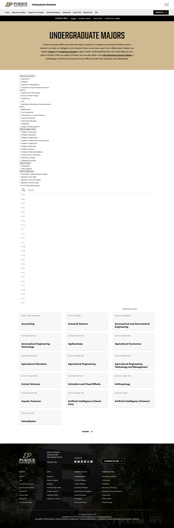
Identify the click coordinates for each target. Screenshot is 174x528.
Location (25, 163)
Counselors (78, 499)
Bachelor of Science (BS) (30, 182)
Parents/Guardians (80, 495)
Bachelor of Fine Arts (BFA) (31, 180)
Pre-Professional (27, 112)
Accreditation (101, 519)
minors (51, 51)
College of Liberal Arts (29, 143)
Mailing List (22, 499)
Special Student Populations (83, 491)
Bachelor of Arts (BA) (28, 177)
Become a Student (19, 12)
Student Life (87, 12)
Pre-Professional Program (30, 185)
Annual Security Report (109, 476)
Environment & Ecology (29, 95)
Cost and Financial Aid (26, 484)
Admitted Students (53, 12)
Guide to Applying (52, 480)
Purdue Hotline (106, 499)
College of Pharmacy (28, 146)
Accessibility (39, 519)
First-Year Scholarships (26, 487)
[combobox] (87, 190)
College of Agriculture (29, 132)
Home (7, 12)
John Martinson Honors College (117, 55)
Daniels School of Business (31, 155)
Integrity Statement (62, 519)
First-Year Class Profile (54, 487)
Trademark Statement (105, 517)
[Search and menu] (166, 4)
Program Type (26, 171)
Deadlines (50, 484)
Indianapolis (25, 166)
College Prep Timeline (53, 499)
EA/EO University (49, 519)
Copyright (65, 517)
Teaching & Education (29, 121)
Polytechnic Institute (28, 160)
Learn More (40, 321)
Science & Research (28, 118)
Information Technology (109, 487)
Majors (73, 18)
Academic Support (85, 18)
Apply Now (50, 476)
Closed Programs (52, 491)
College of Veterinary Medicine (32, 152)
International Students (81, 487)
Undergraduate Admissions (44, 4)
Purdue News (106, 495)
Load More (85, 432)
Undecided (25, 123)
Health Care (25, 98)
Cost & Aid (77, 12)
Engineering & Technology (30, 93)
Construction (106, 480)
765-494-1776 (52, 462)
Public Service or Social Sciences (33, 115)
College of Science (27, 149)
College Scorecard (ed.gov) (88, 519)
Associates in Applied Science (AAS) (34, 174)
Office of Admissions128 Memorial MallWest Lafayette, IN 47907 (54, 454)
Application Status (52, 495)
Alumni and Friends (80, 502)
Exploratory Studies (28, 157)
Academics (67, 12)
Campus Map (23, 495)
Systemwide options (112, 461)
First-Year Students (80, 480)
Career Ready (97, 18)
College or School (27, 129)
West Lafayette (26, 169)
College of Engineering (29, 137)
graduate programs (68, 51)
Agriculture (25, 79)
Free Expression (74, 519)
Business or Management (30, 84)
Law (22, 101)
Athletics (24, 82)
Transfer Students (79, 484)
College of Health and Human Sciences (35, 140)
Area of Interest (27, 76)
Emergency (105, 484)
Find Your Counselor (25, 502)
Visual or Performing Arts (30, 126)
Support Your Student (36, 12)
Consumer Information (114, 519)
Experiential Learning (112, 18)
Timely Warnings (107, 502)
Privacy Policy (127, 519)
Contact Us (159, 12)
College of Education (28, 135)
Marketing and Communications (112, 491)
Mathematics (26, 109)
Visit (96, 12)
